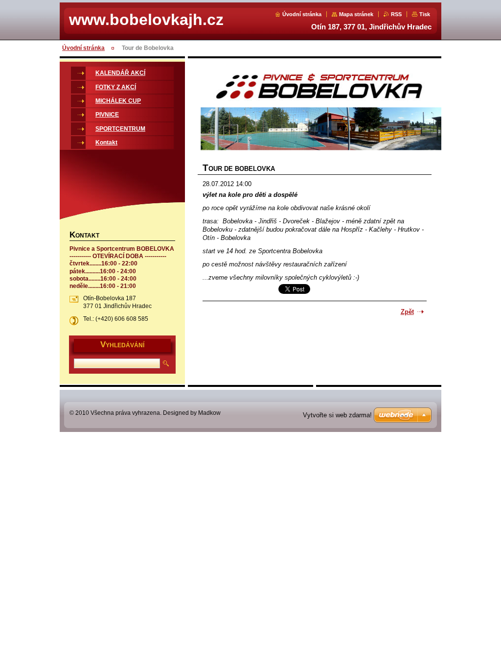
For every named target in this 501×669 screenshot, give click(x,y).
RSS (396, 14)
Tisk (424, 14)
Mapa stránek (356, 14)
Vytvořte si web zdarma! (337, 415)
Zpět (407, 311)
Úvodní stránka (301, 14)
